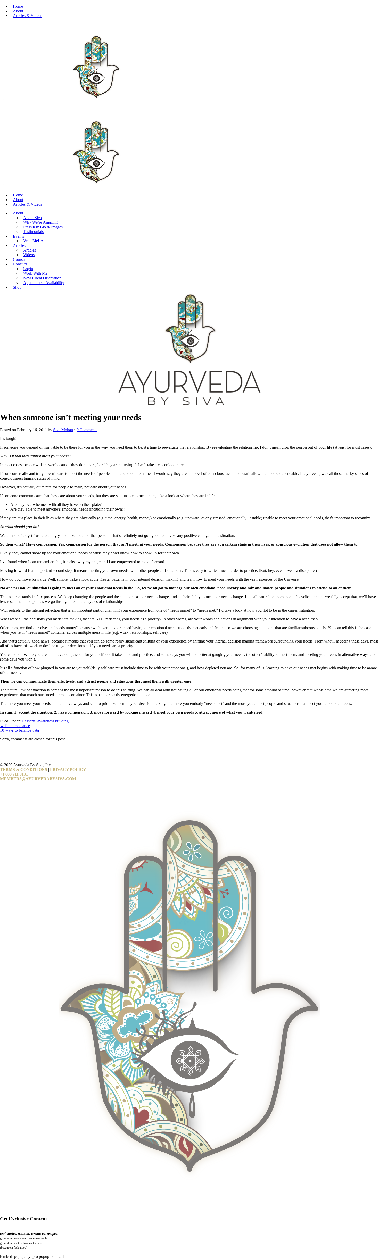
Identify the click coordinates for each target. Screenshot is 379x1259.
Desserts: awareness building (45, 721)
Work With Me (35, 273)
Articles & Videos (27, 15)
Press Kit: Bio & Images (43, 227)
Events (18, 236)
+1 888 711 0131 (14, 774)
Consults (20, 264)
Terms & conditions (23, 769)
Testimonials (33, 231)
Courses (19, 259)
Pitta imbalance (15, 725)
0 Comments (87, 430)
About (18, 11)
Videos (29, 255)
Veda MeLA (33, 241)
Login (28, 268)
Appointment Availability (43, 282)
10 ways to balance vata (22, 730)
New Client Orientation (42, 278)
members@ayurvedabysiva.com (38, 779)
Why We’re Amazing (40, 222)
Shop (17, 287)
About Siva (32, 217)
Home (18, 6)
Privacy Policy (68, 769)
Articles (19, 245)
